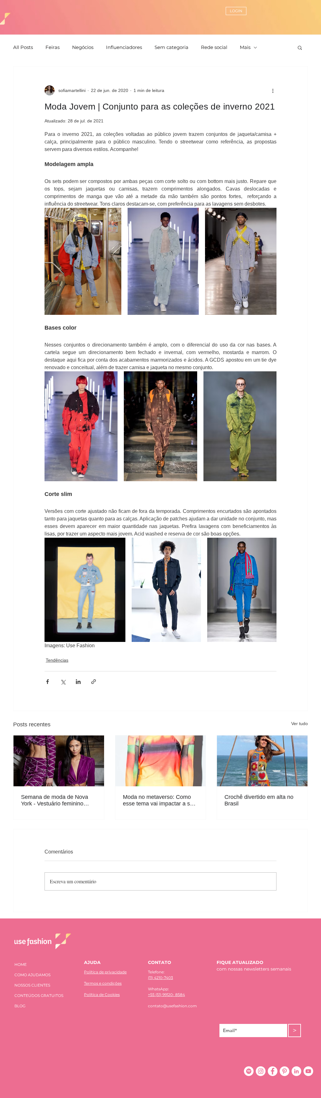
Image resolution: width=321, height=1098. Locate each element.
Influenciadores (124, 47)
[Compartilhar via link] (94, 682)
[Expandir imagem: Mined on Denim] (166, 590)
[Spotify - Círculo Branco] (249, 1071)
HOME (20, 964)
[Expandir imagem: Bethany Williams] (163, 261)
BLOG (19, 1006)
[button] (300, 47)
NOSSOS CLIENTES (32, 985)
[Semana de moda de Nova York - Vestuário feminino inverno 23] (58, 760)
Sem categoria (171, 47)
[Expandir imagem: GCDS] (160, 426)
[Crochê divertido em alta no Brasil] (262, 760)
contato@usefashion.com (172, 1006)
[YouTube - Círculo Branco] (308, 1071)
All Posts (23, 47)
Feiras (52, 47)
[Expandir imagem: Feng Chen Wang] (240, 261)
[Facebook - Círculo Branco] (272, 1071)
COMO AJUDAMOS (32, 974)
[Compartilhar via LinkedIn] (78, 682)
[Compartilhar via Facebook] (47, 682)
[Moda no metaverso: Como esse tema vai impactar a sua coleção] (160, 760)
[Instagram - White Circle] (261, 1071)
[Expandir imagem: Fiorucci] (85, 590)
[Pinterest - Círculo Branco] (284, 1071)
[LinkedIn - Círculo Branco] (296, 1071)
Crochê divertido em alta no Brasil (258, 800)
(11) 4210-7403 (160, 977)
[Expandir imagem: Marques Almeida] (239, 426)
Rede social (214, 47)
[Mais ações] (272, 90)
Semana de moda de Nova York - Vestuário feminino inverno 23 (54, 800)
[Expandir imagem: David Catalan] (241, 590)
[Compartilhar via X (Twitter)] (63, 682)
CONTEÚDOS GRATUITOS (38, 995)
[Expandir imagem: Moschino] (83, 261)
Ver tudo (299, 723)
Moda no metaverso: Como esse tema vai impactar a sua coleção (159, 800)
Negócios (82, 47)
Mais (245, 47)
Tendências (57, 660)
